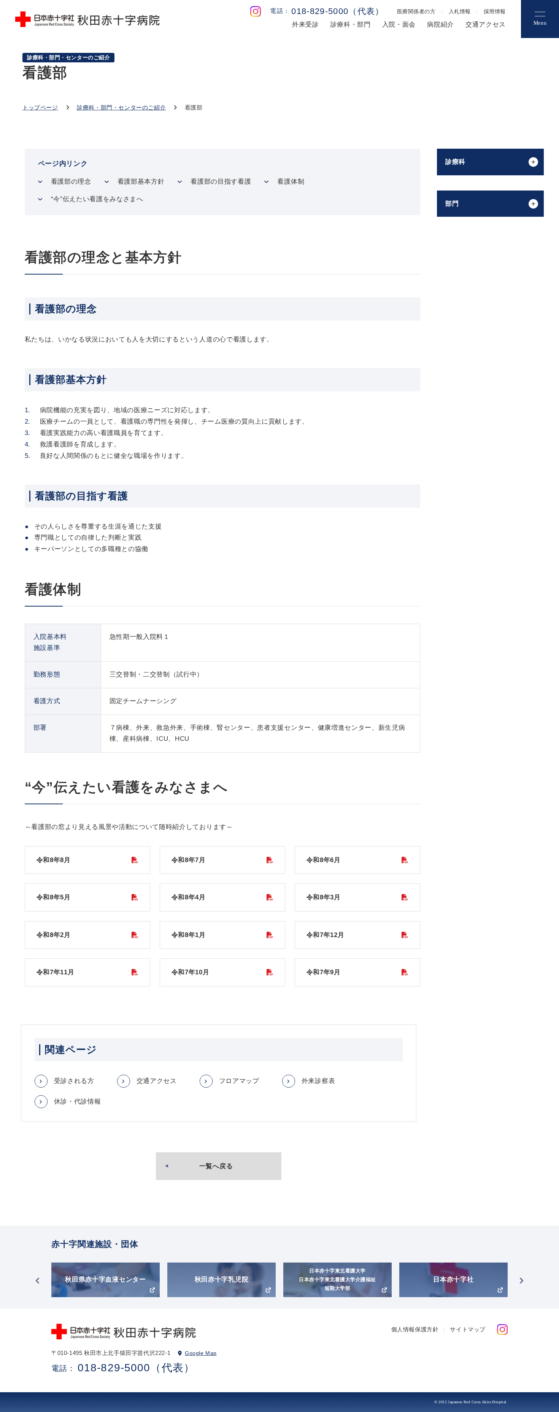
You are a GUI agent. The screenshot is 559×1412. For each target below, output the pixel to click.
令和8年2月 (54, 935)
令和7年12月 (325, 935)
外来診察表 (318, 1081)
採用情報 (495, 11)
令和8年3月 (323, 897)
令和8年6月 (323, 860)
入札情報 (460, 11)
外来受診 (305, 24)
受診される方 (74, 1081)
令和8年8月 (54, 860)
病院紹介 (440, 24)
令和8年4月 (189, 897)
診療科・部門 (350, 24)
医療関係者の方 (416, 11)
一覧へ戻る (216, 1166)
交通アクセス (485, 24)
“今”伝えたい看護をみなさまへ (97, 199)
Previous (37, 1281)
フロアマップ (239, 1081)
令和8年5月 (54, 897)
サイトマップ (468, 1329)
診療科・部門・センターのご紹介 (121, 107)
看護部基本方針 (141, 181)
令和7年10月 (191, 972)
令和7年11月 (56, 972)
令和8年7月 (189, 860)
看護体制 (290, 181)
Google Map (201, 1353)
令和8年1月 (189, 935)
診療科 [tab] (455, 161)
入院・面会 (399, 24)
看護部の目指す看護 (221, 181)
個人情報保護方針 (415, 1329)
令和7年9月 (323, 972)
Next (521, 1281)
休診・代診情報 (77, 1101)
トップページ (40, 107)
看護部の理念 (71, 181)
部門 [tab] (452, 203)
